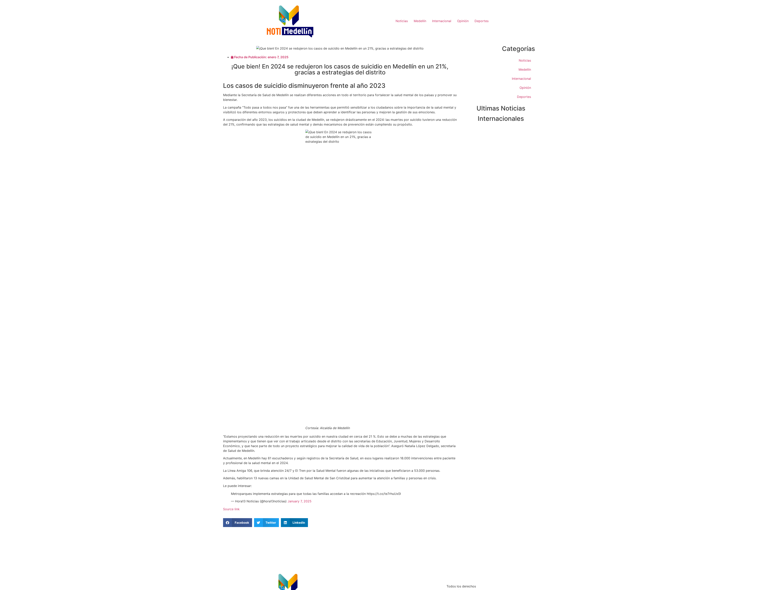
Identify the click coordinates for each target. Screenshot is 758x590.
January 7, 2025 (299, 501)
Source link (231, 509)
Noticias (402, 21)
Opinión (463, 21)
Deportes (482, 21)
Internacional (441, 21)
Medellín (420, 21)
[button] (237, 522)
